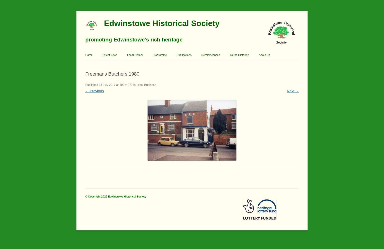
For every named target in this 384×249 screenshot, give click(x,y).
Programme (160, 55)
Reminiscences (210, 55)
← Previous (94, 91)
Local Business (146, 84)
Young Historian (239, 55)
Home (89, 55)
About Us (264, 55)
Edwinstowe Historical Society (162, 23)
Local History (135, 55)
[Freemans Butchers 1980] (192, 130)
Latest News (109, 55)
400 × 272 (126, 84)
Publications (184, 55)
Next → (293, 91)
